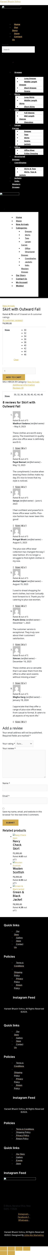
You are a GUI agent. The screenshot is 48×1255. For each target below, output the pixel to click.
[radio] (33, 330)
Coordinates (20, 162)
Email (6, 796)
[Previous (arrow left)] (3, 1253)
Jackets (27, 144)
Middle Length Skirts (28, 102)
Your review (9, 748)
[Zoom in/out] (3, 1249)
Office (17, 147)
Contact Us (17, 38)
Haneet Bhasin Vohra (10, 1)
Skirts (17, 94)
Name (6, 783)
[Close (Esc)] (26, 1249)
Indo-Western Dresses (16, 184)
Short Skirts (29, 106)
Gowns (27, 91)
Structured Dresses (18, 158)
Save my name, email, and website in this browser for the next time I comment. (22, 813)
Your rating (9, 743)
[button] (18, 74)
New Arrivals (22, 224)
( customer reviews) (13, 320)
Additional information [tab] (24, 384)
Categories (21, 228)
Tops (16, 109)
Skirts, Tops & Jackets (27, 173)
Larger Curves (16, 127)
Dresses (18, 72)
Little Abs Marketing (34, 1235)
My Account (22, 282)
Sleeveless (28, 122)
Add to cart (13, 377)
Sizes (7, 330)
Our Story (15, 29)
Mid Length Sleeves (26, 117)
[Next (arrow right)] (11, 1253)
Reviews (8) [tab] (18, 388)
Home (19, 217)
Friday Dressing (31, 153)
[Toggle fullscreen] (11, 1249)
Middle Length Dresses (28, 83)
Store (19, 221)
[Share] (19, 1249)
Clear (16, 359)
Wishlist (20, 286)
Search (5, 44)
